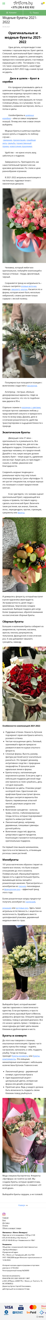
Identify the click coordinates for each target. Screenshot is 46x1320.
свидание (7, 140)
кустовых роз (22, 908)
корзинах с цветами (30, 407)
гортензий (30, 901)
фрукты (21, 512)
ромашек (6, 908)
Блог (4, 1220)
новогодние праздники (21, 146)
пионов (22, 886)
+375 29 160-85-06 (8, 1240)
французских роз (12, 889)
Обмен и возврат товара (11, 1228)
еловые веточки (28, 286)
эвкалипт (15, 289)
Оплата (5, 1226)
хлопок (24, 289)
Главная (5, 1218)
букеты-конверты (20, 1056)
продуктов (32, 385)
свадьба (11, 143)
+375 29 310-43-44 (8, 1238)
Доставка (5, 1223)
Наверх (21, 1205)
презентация (19, 140)
